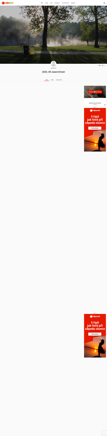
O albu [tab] (52, 80)
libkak (95, 104)
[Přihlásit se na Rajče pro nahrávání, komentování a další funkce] (104, 3)
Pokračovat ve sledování (95, 91)
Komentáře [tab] (59, 80)
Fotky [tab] (46, 80)
